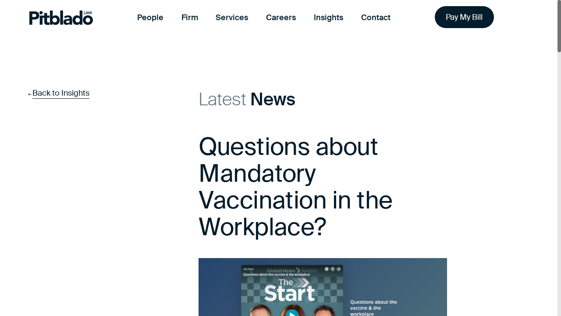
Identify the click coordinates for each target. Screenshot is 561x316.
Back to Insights (60, 93)
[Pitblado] (61, 18)
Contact (376, 17)
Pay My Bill (464, 17)
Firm (189, 17)
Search (520, 18)
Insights (328, 17)
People (150, 17)
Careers (281, 17)
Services (232, 17)
